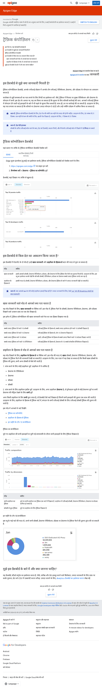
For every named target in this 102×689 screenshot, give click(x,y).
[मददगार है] (93, 33)
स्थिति (38, 632)
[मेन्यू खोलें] (3, 3)
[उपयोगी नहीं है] (97, 33)
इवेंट (4, 628)
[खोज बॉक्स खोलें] (71, 2)
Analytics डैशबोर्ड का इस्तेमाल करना (70, 578)
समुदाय (38, 624)
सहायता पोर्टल (40, 636)
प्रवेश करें (96, 3)
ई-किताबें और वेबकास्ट (10, 636)
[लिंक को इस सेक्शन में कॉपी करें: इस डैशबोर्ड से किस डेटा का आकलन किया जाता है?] (60, 256)
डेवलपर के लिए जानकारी (77, 624)
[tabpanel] (51, 165)
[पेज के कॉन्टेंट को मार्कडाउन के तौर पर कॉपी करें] (33, 40)
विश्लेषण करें (19, 33)
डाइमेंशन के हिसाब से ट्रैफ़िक (18, 418)
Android (6, 651)
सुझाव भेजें (93, 40)
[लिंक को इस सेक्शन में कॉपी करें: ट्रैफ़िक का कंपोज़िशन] (21, 429)
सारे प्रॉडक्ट (6, 667)
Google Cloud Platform (12, 663)
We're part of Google (11, 624)
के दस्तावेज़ (77, 75)
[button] (25, 154)
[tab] (8, 154)
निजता (5, 677)
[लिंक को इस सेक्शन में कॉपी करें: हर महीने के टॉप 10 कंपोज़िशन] (28, 515)
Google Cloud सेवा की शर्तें (35, 677)
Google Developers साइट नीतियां (48, 605)
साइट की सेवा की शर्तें (16, 677)
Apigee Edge (10, 10)
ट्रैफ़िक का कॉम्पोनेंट (15, 413)
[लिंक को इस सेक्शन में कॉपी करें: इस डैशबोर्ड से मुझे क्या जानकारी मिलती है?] (52, 83)
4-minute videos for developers (81, 628)
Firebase (6, 659)
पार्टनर (5, 632)
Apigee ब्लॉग (73, 632)
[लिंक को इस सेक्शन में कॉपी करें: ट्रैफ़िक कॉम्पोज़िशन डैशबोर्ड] (35, 141)
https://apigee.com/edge (22, 166)
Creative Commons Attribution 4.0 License (57, 603)
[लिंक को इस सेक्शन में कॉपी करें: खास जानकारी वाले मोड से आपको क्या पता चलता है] (53, 303)
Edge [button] (8, 155)
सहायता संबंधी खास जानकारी (45, 628)
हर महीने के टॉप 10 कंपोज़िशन (19, 422)
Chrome (6, 655)
